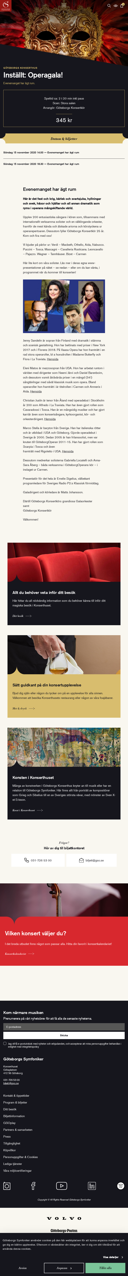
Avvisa (22, 1268)
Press (7, 1136)
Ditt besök (9, 1109)
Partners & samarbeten (17, 1129)
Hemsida (52, 359)
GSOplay (9, 1123)
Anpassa (62, 1268)
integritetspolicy (30, 1046)
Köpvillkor (9, 1150)
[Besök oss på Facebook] (33, 1186)
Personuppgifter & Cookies (20, 1157)
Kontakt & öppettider (16, 1095)
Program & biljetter (15, 1102)
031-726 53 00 (41, 860)
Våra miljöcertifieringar (17, 1170)
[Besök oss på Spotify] (121, 1186)
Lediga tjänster (12, 1164)
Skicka (64, 1035)
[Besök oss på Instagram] (6, 1186)
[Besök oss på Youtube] (61, 1186)
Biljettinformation (14, 1116)
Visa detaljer (110, 1257)
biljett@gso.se (95, 860)
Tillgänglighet (11, 1143)
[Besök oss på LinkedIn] (92, 1186)
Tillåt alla (105, 1268)
